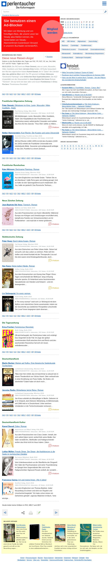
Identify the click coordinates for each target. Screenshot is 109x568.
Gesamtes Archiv (66, 33)
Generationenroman (97, 49)
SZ (15, 94)
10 (86, 24)
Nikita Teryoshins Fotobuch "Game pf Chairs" (77, 72)
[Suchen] (105, 12)
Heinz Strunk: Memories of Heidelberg (71, 527)
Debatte (82, 558)
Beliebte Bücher (10, 521)
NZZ (11, 94)
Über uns (36, 560)
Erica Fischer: (18, 327)
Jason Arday (93, 41)
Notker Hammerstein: (30, 133)
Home (22, 558)
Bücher (40, 558)
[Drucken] (30, 513)
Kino (87, 558)
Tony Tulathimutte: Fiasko (46, 527)
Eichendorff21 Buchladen (83, 560)
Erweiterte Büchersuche (10, 15)
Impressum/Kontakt (56, 560)
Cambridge (74, 45)
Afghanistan (82, 41)
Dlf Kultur (38, 94)
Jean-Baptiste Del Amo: (19, 205)
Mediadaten (21, 560)
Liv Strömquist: (16, 293)
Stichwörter (59, 558)
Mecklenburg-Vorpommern (94, 53)
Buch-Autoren (49, 558)
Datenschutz (69, 560)
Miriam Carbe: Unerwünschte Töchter (97, 527)
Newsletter (44, 560)
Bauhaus (65, 45)
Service (29, 560)
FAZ (3, 94)
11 (89, 24)
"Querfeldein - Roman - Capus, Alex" (81, 87)
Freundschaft (83, 49)
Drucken (50, 56)
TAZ (18, 94)
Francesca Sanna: (24, 480)
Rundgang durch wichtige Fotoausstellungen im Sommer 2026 (83, 75)
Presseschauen (31, 558)
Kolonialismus (78, 53)
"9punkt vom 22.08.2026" (77, 95)
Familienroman (86, 45)
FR (7, 94)
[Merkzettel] (38, 513)
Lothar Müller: (28, 453)
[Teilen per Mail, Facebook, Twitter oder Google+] (23, 512)
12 (93, 24)
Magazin (75, 558)
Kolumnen (67, 558)
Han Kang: (18, 266)
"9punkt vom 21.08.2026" (76, 123)
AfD (63, 41)
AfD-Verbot (71, 41)
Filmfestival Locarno (69, 49)
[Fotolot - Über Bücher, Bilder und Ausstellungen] (69, 69)
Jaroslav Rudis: (22, 390)
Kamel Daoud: (14, 426)
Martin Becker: (28, 364)
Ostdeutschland (67, 57)
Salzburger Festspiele (83, 57)
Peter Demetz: (26, 106)
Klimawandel (66, 53)
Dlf (32, 94)
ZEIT (28, 94)
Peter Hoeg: (18, 241)
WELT (23, 94)
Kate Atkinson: (20, 169)
